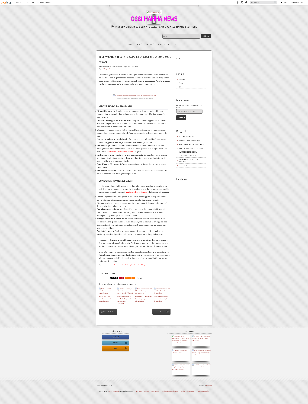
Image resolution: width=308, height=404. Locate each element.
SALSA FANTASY (185, 166)
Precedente (109, 312)
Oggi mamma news (154, 18)
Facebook (182, 79)
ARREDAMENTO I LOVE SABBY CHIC (192, 144)
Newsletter (163, 44)
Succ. (160, 312)
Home (129, 44)
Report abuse (155, 391)
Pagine (148, 44)
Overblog (209, 385)
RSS (180, 87)
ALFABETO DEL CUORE (187, 156)
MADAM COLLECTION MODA (189, 140)
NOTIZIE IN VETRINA (186, 136)
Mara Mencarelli (114, 391)
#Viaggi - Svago (108, 69)
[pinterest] (245, 2)
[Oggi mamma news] (154, 12)
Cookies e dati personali (187, 391)
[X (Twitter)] (241, 2)
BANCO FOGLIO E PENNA (188, 152)
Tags (137, 44)
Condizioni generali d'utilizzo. (169, 391)
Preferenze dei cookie (203, 391)
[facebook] (237, 2)
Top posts (139, 391)
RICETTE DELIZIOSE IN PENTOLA (191, 148)
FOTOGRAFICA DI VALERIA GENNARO (188, 161)
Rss (115, 348)
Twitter (181, 83)
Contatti (177, 44)
